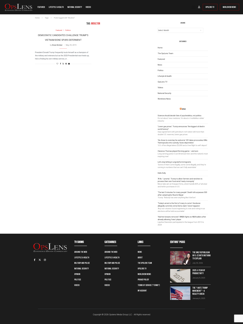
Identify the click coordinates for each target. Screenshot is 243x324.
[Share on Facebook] (60, 63)
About (140, 257)
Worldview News (164, 99)
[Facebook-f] (34, 260)
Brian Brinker (57, 45)
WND (184, 109)
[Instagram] (45, 260)
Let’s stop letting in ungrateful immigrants (174, 162)
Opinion (77, 274)
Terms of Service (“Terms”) (149, 285)
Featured (41, 7)
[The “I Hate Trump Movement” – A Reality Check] (180, 293)
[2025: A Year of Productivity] (180, 276)
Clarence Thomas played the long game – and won (178, 151)
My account (142, 290)
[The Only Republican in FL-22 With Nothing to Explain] (180, 258)
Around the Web (80, 252)
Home (37, 18)
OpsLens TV (162, 82)
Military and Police (82, 263)
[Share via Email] (69, 63)
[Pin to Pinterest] (66, 63)
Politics (160, 70)
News (160, 65)
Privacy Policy (143, 279)
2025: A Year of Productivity (198, 272)
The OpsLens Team (165, 53)
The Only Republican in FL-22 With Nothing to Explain (201, 255)
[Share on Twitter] (63, 63)
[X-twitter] (39, 260)
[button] (193, 7)
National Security (74, 7)
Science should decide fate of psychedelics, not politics (179, 116)
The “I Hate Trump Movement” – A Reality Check (200, 290)
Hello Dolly (162, 173)
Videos (88, 7)
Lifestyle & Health (56, 7)
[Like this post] (57, 63)
